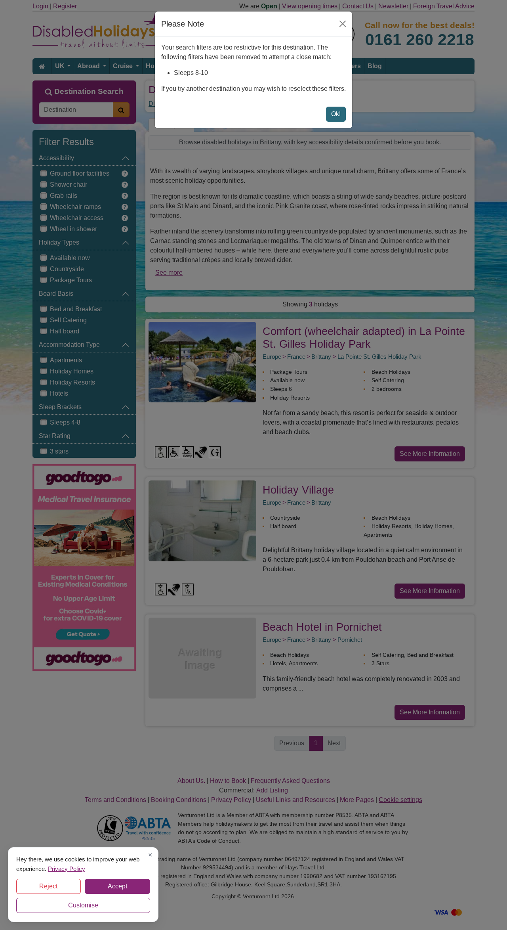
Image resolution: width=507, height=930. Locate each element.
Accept (117, 886)
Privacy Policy (66, 868)
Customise (83, 905)
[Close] (342, 23)
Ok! (336, 114)
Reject (48, 886)
